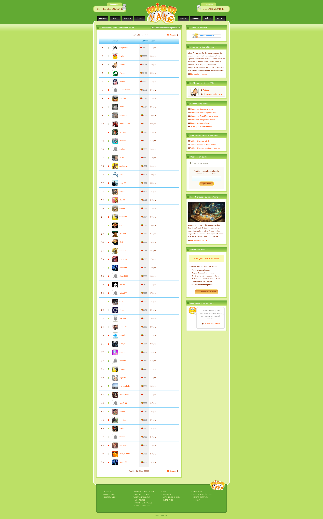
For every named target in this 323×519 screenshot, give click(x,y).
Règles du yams (109, 497)
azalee (122, 149)
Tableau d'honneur (206, 36)
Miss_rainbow (124, 454)
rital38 (122, 191)
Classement (183, 18)
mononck (123, 259)
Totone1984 (124, 394)
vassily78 (123, 217)
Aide (165, 491)
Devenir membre (213, 8)
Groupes (195, 18)
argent (122, 352)
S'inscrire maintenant (208, 292)
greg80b (122, 225)
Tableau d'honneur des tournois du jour (205, 148)
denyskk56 (123, 47)
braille (121, 56)
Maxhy (122, 73)
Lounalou (123, 327)
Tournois (127, 18)
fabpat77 (123, 293)
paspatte (123, 115)
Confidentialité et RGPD (202, 494)
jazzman (122, 132)
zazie (121, 157)
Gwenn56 (123, 462)
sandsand (123, 268)
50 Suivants (171, 35)
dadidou (122, 420)
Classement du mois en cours (201, 109)
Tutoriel (139, 18)
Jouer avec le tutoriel (212, 324)
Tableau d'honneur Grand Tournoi (203, 144)
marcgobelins (124, 124)
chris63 (122, 200)
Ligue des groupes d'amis (200, 123)
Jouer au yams (109, 494)
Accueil (104, 18)
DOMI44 (122, 141)
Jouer (115, 18)
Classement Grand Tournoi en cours (204, 116)
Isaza (121, 107)
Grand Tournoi (139, 500)
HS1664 (122, 234)
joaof (121, 174)
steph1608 (123, 276)
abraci (121, 310)
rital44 (122, 428)
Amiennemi (123, 166)
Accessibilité (168, 494)
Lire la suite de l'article (198, 74)
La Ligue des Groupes (141, 506)
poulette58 (123, 445)
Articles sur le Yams (171, 497)
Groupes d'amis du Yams (142, 503)
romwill (122, 335)
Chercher (207, 184)
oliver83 (122, 183)
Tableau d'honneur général (200, 141)
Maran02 (123, 318)
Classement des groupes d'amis (202, 120)
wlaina (122, 81)
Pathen (122, 64)
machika (122, 361)
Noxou (122, 284)
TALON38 (123, 403)
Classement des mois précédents (167, 28)
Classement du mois (141, 494)
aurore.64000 (124, 90)
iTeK (121, 242)
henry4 (122, 344)
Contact (196, 500)
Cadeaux (208, 18)
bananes (122, 251)
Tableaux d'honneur (141, 497)
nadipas (122, 98)
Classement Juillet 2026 (212, 94)
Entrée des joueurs (110, 8)
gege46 (122, 208)
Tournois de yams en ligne (143, 491)
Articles (220, 18)
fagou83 (122, 378)
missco (122, 369)
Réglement (197, 491)
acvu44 (122, 411)
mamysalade (124, 386)
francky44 (123, 437)
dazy (121, 301)
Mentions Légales (200, 497)
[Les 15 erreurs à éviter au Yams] (206, 212)
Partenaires (168, 500)
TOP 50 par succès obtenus (201, 127)
